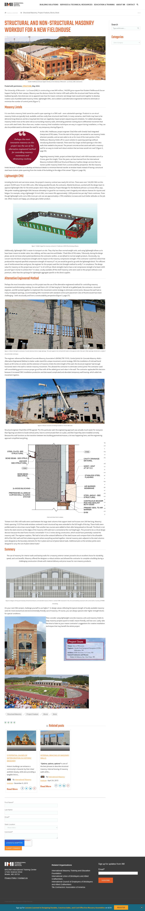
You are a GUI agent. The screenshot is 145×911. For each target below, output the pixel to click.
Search (114, 24)
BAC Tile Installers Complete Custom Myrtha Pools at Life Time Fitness (139, 12)
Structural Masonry (30, 13)
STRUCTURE (27, 86)
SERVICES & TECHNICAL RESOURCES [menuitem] (76, 5)
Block (52, 13)
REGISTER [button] (121, 907)
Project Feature (43, 13)
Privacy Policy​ (11, 878)
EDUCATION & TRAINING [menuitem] (104, 5)
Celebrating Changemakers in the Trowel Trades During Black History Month (138, 12)
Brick (57, 13)
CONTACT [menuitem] (131, 5)
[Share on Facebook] (22, 788)
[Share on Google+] (34, 788)
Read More (12, 789)
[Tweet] (26, 788)
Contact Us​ (23, 878)
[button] (142, 907)
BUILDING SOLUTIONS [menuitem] (49, 5)
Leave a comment (12, 13)
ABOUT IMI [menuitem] (120, 5)
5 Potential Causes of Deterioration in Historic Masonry (19, 758)
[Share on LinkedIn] (30, 788)
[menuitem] (137, 5)
